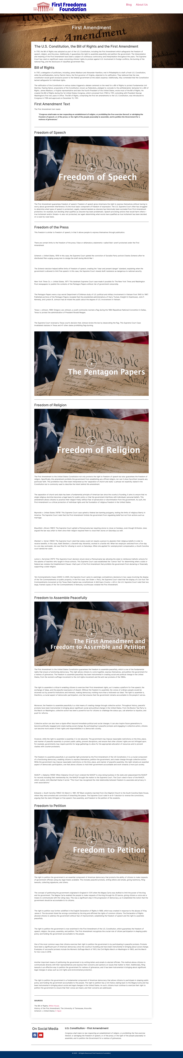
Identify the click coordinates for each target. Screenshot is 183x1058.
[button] (91, 168)
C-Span (58, 1011)
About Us (142, 4)
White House (54, 1006)
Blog (129, 4)
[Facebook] (34, 1035)
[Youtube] (40, 1035)
